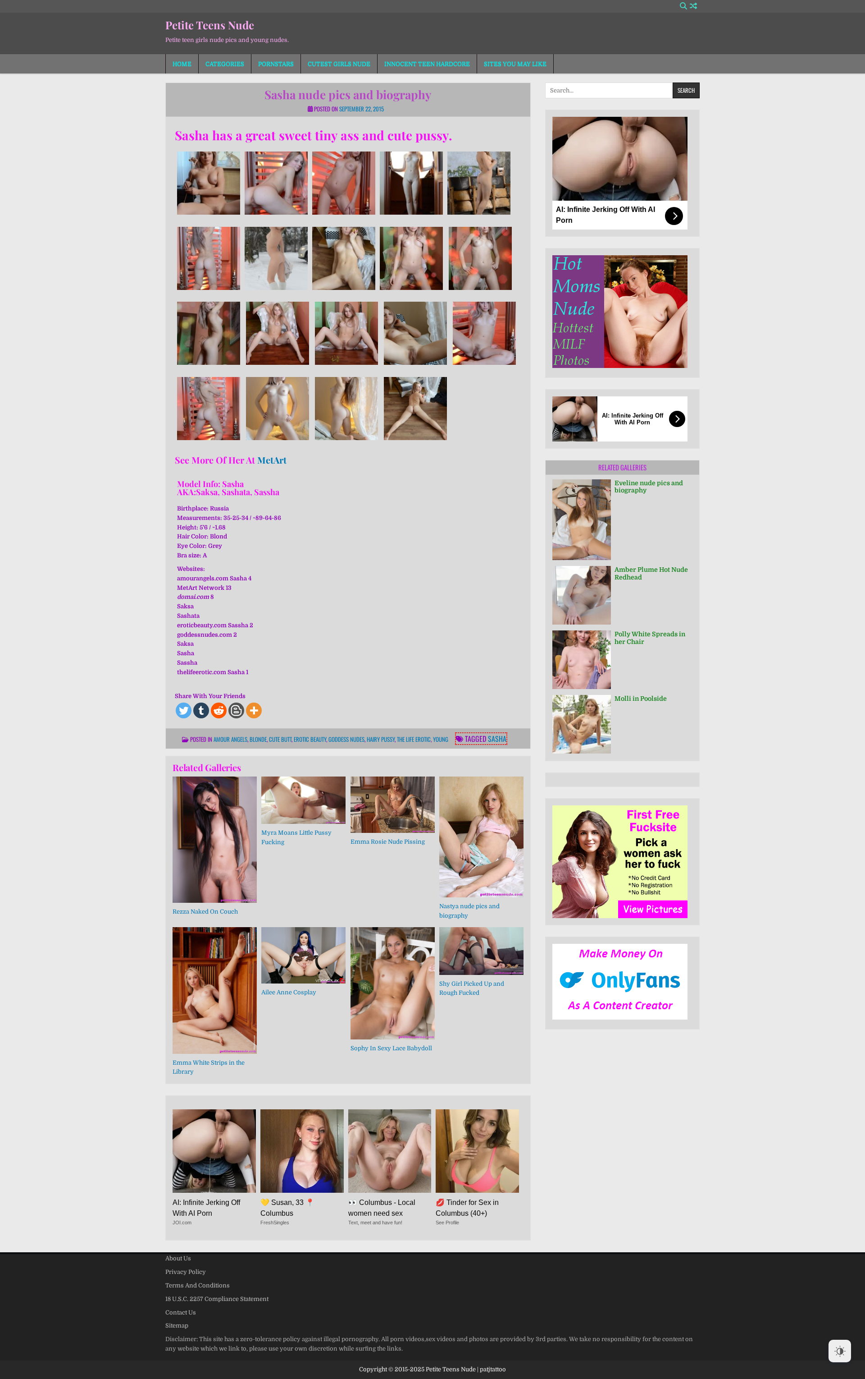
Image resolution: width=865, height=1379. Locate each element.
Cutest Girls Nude (339, 63)
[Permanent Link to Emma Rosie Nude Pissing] (393, 805)
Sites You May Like (515, 63)
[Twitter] (183, 710)
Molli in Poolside (641, 698)
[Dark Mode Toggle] (839, 1351)
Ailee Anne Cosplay (288, 992)
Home (182, 63)
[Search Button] (683, 6)
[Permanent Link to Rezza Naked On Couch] (215, 840)
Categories (224, 63)
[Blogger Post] (236, 710)
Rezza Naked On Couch (205, 911)
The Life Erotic (414, 739)
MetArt (272, 460)
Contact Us (180, 1312)
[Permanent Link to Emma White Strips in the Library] (215, 990)
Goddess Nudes (346, 739)
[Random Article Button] (693, 6)
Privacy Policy (185, 1272)
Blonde (258, 739)
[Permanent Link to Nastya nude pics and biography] (481, 837)
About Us (178, 1258)
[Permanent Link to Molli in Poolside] (581, 724)
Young (440, 739)
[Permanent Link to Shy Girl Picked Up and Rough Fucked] (481, 950)
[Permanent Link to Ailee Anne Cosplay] (303, 955)
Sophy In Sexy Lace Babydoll (391, 1048)
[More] (254, 710)
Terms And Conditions (197, 1285)
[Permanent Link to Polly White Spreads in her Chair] (581, 659)
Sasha (497, 738)
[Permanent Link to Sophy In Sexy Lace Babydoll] (393, 983)
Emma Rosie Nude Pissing (388, 841)
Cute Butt (280, 739)
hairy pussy (381, 739)
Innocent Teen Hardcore (427, 63)
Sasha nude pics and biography (348, 94)
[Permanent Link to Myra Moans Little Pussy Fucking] (303, 800)
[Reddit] (219, 710)
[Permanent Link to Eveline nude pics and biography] (581, 520)
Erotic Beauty (310, 739)
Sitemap (176, 1325)
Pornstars (276, 63)
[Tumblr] (201, 710)
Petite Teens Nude (209, 25)
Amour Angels (230, 739)
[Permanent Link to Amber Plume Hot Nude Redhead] (581, 595)
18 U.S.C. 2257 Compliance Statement (217, 1299)
